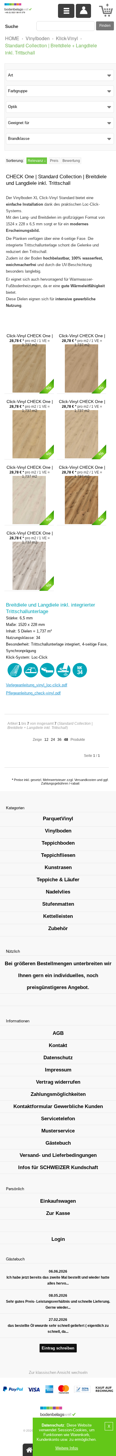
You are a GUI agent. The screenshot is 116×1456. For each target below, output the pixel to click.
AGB (58, 1033)
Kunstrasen (58, 867)
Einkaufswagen (58, 1201)
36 (59, 740)
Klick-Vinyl (67, 38)
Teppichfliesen (58, 855)
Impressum (58, 1070)
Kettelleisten (58, 916)
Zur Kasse (58, 1213)
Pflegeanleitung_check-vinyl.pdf (33, 693)
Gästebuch (58, 1143)
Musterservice (58, 1131)
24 (53, 740)
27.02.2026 (58, 1320)
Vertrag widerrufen (58, 1082)
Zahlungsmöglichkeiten (58, 1094)
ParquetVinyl (58, 818)
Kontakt (58, 1045)
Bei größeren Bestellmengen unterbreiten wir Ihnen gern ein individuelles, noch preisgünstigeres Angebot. (58, 975)
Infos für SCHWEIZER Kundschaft (58, 1167)
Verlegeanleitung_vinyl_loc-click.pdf (36, 685)
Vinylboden (38, 38)
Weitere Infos (66, 1448)
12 (46, 740)
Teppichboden (58, 843)
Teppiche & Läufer (58, 879)
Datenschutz (58, 1057)
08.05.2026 (58, 1295)
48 (66, 740)
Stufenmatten (58, 904)
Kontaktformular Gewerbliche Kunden (58, 1106)
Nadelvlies (58, 892)
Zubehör (58, 928)
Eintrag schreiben (58, 1348)
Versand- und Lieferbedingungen (58, 1155)
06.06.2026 (58, 1271)
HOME (12, 38)
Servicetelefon (58, 1118)
